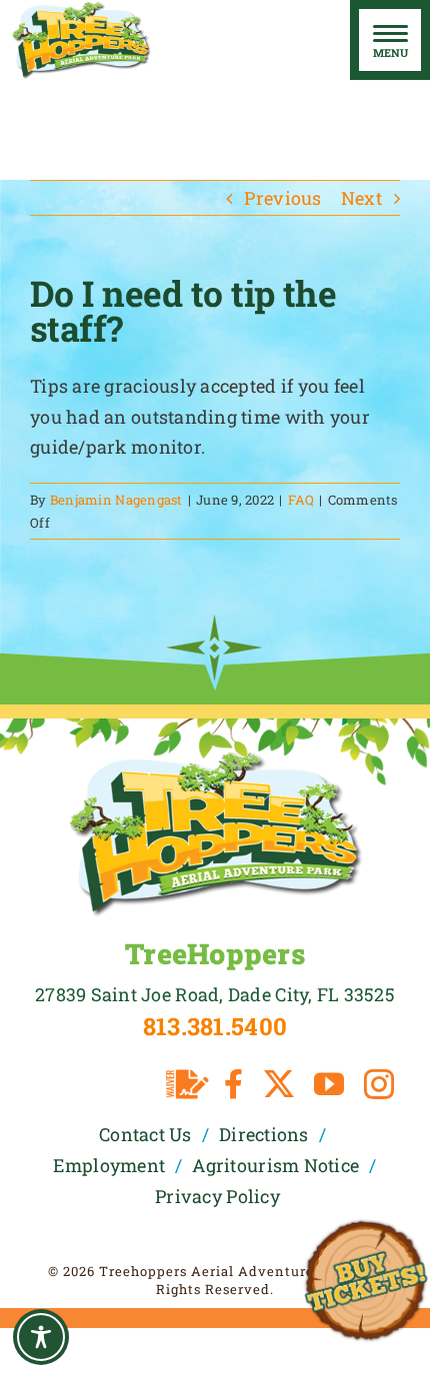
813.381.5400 (215, 1026)
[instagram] (379, 1084)
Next (361, 198)
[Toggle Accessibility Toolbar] (41, 1337)
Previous (282, 198)
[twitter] (279, 1084)
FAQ (301, 500)
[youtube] (329, 1084)
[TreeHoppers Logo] (215, 757)
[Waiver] (187, 1084)
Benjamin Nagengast (116, 500)
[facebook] (233, 1084)
